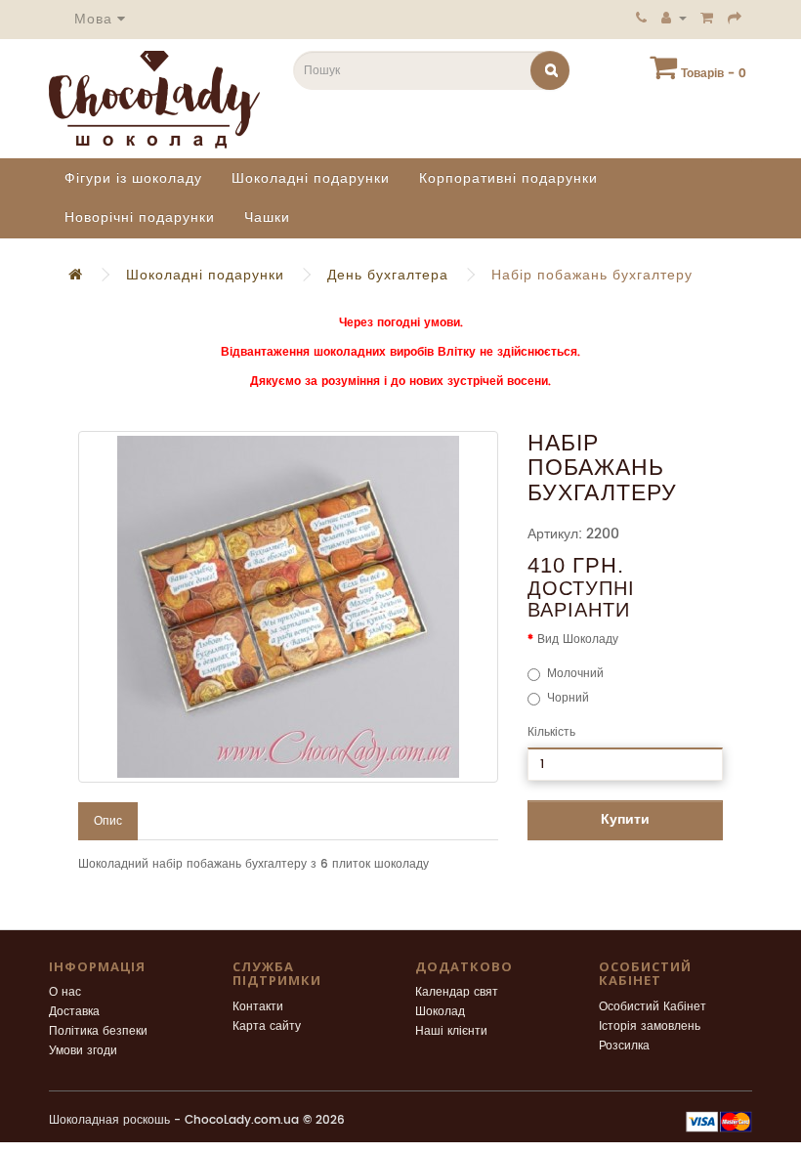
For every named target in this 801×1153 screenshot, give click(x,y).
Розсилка (624, 1046)
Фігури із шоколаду (133, 178)
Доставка (74, 1012)
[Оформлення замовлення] (735, 17)
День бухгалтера (387, 275)
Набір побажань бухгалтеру (592, 275)
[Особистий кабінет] (674, 17)
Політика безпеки (98, 1031)
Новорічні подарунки (139, 217)
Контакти (257, 1007)
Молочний (575, 673)
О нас (65, 992)
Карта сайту (266, 1026)
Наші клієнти (451, 1031)
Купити (625, 819)
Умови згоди (83, 1051)
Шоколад (440, 1012)
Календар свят (456, 992)
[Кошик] (707, 17)
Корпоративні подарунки (508, 178)
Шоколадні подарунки (311, 178)
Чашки (267, 217)
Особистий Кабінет (652, 1007)
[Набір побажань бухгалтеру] (288, 607)
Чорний (568, 698)
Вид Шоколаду (577, 639)
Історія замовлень (649, 1026)
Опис (108, 821)
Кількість (551, 732)
